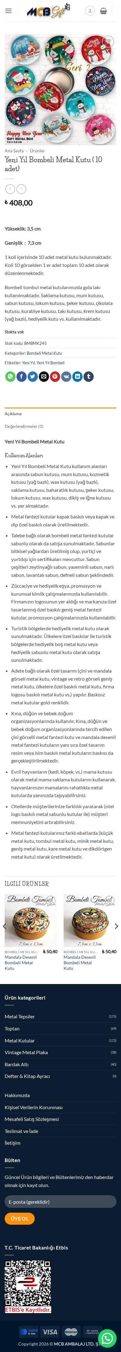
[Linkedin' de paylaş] (77, 376)
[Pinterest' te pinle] (55, 376)
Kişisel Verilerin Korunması (34, 1107)
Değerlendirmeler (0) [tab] (24, 426)
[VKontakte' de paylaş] (66, 376)
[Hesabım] (90, 11)
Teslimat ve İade (21, 1131)
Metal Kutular (20, 1040)
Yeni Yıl (28, 362)
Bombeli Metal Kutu (44, 353)
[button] (8, 10)
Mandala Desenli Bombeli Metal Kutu (21, 962)
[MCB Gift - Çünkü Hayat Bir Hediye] (48, 11)
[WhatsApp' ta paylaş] (10, 376)
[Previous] (5, 938)
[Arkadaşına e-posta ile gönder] (44, 376)
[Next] (116, 938)
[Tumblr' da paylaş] (88, 376)
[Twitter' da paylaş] (33, 376)
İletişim (12, 1143)
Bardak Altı (17, 1064)
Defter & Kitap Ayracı (27, 1076)
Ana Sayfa (14, 150)
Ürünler (37, 150)
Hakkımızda (17, 1095)
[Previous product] (21, 189)
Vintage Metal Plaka (26, 1052)
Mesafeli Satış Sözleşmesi (32, 1119)
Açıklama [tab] (13, 413)
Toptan (12, 1028)
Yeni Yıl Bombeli (51, 362)
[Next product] (10, 189)
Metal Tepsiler (20, 1016)
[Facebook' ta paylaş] (21, 376)
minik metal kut (93, 841)
